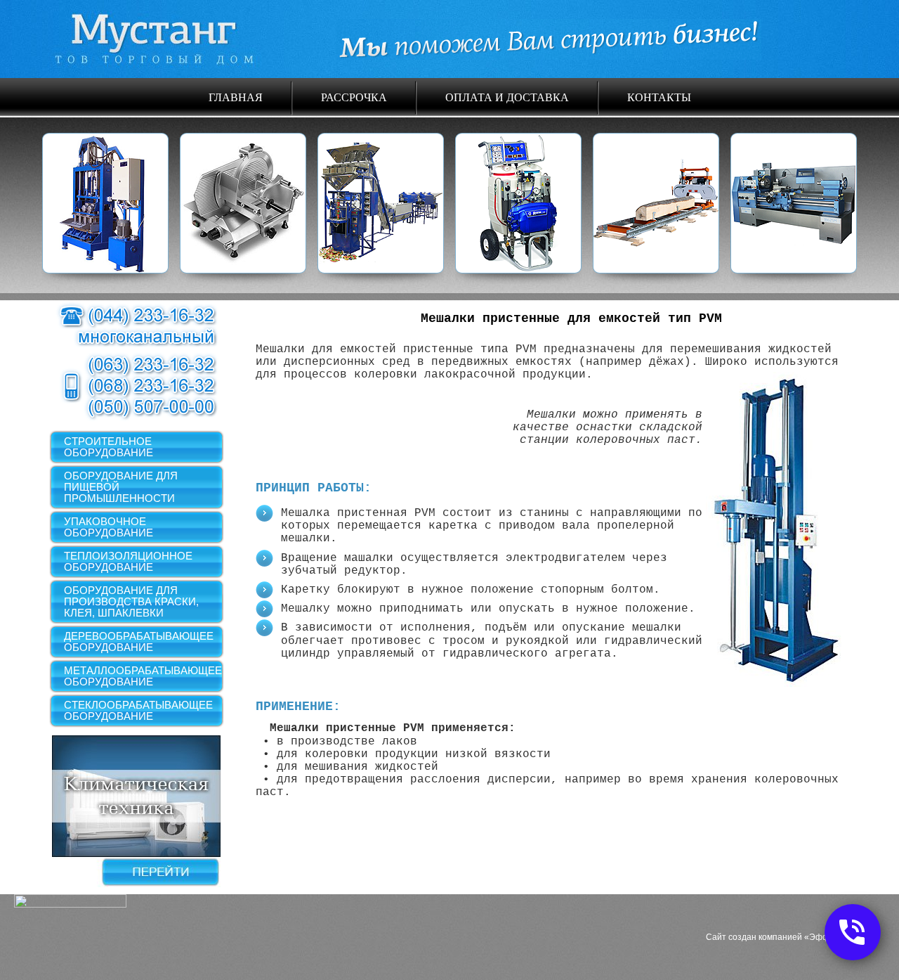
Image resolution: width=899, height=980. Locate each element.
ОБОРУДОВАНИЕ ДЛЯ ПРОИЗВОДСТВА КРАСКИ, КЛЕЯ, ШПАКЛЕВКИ (131, 601)
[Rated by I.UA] (70, 904)
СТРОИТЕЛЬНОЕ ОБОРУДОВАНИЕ (108, 446)
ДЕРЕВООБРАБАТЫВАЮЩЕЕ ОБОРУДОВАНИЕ (139, 641)
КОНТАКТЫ (659, 96)
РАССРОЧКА (354, 96)
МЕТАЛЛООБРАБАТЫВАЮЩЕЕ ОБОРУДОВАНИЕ (143, 676)
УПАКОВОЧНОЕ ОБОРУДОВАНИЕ (108, 527)
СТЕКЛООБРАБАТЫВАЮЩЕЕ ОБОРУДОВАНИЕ (138, 710)
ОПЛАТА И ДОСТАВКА (507, 96)
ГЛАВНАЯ (236, 96)
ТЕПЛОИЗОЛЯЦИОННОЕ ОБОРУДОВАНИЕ (128, 561)
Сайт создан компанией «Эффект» (776, 937)
